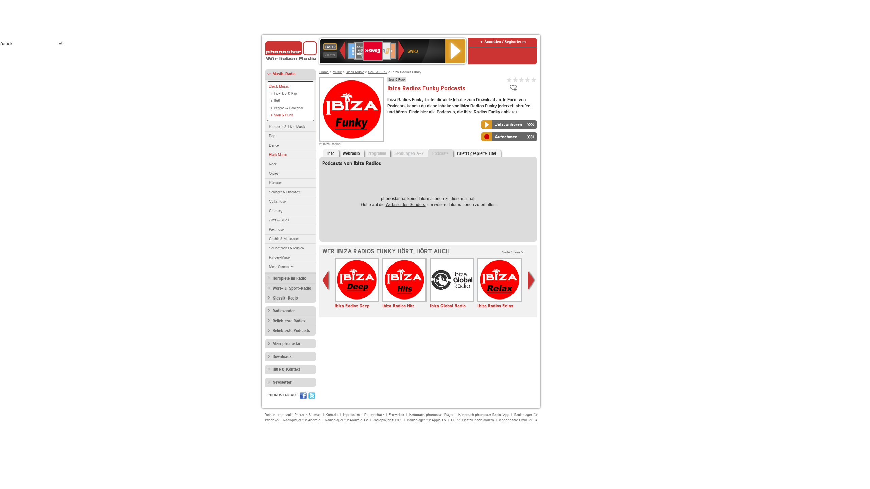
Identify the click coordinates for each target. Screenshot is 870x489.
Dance (274, 145)
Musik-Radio (284, 74)
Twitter (311, 395)
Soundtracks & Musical (286, 248)
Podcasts (440, 153)
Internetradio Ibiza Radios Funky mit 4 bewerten (528, 79)
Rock (273, 164)
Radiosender (284, 311)
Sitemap (315, 415)
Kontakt (332, 415)
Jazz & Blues (279, 220)
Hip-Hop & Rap (285, 93)
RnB (277, 100)
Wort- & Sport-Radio (292, 288)
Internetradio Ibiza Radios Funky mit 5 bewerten (534, 79)
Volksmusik (277, 201)
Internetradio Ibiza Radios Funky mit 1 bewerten (509, 79)
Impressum (351, 415)
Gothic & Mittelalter (284, 239)
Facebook (303, 395)
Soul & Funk (283, 115)
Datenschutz (374, 415)
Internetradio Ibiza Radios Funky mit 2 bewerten (515, 79)
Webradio (351, 153)
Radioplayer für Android (301, 420)
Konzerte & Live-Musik (287, 127)
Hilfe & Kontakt (286, 369)
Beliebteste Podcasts (291, 330)
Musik (337, 72)
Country (275, 211)
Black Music (279, 86)
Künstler (275, 183)
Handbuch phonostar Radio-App (483, 415)
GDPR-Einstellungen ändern (472, 420)
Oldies (273, 173)
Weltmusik (276, 229)
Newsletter (282, 382)
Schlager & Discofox (284, 192)
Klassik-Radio (285, 298)
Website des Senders (405, 204)
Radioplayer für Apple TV (426, 420)
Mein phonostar (287, 343)
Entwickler (396, 415)
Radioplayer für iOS (387, 420)
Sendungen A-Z (409, 153)
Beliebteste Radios (289, 321)
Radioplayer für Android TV (346, 420)
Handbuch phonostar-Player (431, 415)
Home (324, 72)
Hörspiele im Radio (289, 278)
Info (330, 153)
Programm (377, 153)
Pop (272, 136)
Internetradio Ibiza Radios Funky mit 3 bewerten (522, 79)
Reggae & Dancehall (288, 108)
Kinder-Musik (279, 257)
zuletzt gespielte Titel (476, 153)
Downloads (282, 356)
